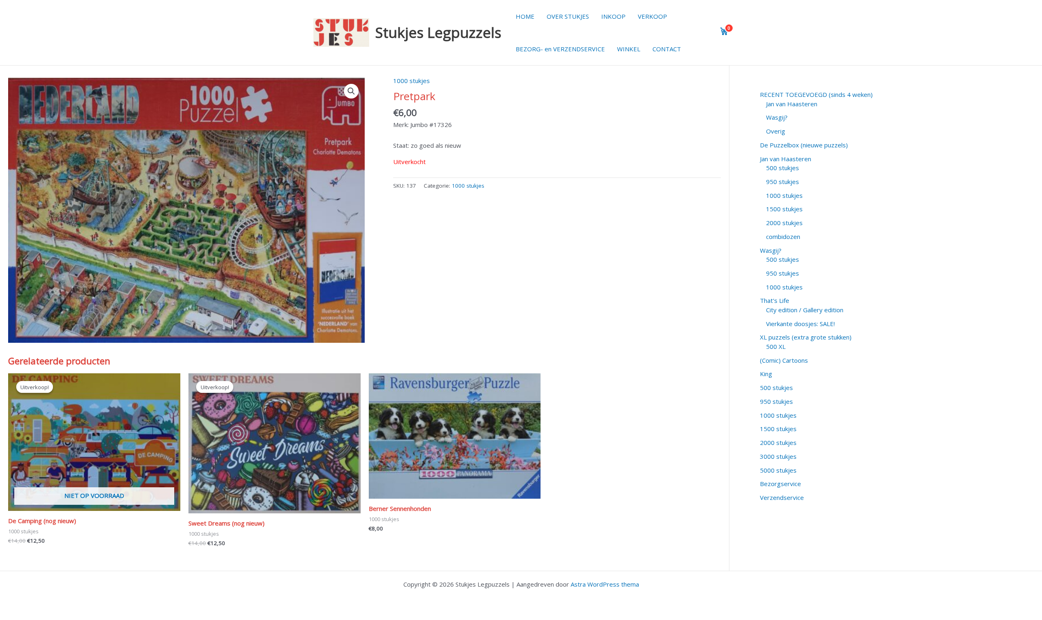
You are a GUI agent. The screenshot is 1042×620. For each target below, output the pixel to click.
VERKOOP (652, 16)
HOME (525, 16)
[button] (351, 91)
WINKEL (628, 49)
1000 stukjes (411, 81)
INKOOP (613, 16)
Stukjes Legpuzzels (438, 32)
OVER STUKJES (568, 16)
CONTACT (666, 49)
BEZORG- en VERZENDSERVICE (560, 49)
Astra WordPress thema (605, 584)
